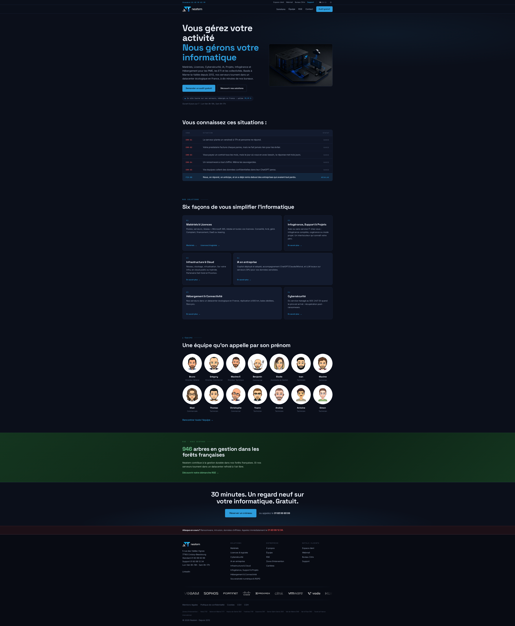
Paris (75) (204, 612)
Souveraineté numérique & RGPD (245, 579)
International (187, 615)
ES (325, 2)
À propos (270, 548)
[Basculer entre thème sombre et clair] (331, 2)
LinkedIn (186, 571)
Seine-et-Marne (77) (216, 612)
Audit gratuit (324, 9)
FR (320, 2)
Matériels (191, 245)
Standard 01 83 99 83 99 (193, 2)
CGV (239, 605)
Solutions (280, 9)
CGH (246, 605)
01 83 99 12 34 (275, 530)
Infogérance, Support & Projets (307, 224)
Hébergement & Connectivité (204, 296)
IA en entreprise (247, 262)
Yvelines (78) (248, 612)
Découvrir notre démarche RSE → (200, 472)
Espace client (278, 2)
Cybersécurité (297, 296)
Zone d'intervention (275, 561)
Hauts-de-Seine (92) (234, 612)
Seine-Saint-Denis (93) (275, 612)
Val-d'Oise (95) (306, 612)
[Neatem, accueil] (192, 9)
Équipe (292, 9)
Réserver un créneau (240, 513)
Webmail (289, 2)
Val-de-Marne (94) (292, 612)
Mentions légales (190, 605)
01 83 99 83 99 (282, 513)
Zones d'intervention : (190, 612)
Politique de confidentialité (212, 605)
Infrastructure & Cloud (200, 262)
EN (323, 2)
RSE (300, 9)
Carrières (270, 566)
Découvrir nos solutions (231, 88)
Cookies (231, 605)
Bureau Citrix (300, 2)
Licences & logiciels (210, 245)
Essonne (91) (260, 612)
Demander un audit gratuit (199, 88)
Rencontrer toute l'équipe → (197, 420)
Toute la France (319, 612)
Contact (309, 9)
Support (310, 2)
